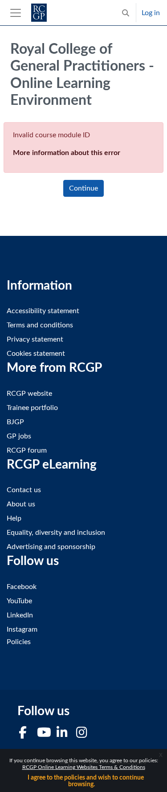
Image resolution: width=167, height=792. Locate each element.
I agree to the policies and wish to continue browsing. (86, 781)
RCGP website (29, 393)
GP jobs (19, 436)
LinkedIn (20, 615)
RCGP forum (27, 450)
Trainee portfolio (32, 407)
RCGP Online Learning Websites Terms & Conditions (83, 767)
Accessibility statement (43, 310)
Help (14, 518)
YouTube (19, 601)
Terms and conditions (40, 325)
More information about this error (66, 152)
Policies (19, 641)
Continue (83, 188)
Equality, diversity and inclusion (56, 532)
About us (21, 504)
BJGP (15, 422)
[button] (125, 12)
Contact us (24, 490)
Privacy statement (35, 339)
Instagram (22, 629)
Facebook (22, 586)
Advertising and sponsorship (51, 546)
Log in (151, 12)
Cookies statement (36, 353)
